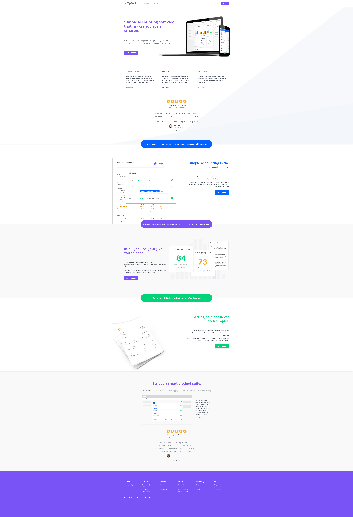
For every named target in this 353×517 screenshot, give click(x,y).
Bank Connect (146, 391)
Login (216, 3)
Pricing (155, 3)
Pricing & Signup (130, 485)
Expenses (145, 489)
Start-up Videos (183, 491)
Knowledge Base (183, 487)
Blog (197, 485)
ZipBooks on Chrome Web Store (176, 107)
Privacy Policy (164, 489)
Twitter (198, 489)
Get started (131, 53)
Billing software (147, 487)
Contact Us (181, 485)
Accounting (146, 485)
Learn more (198, 417)
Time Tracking (160, 391)
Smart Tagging (173, 391)
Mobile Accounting (204, 391)
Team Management (188, 391)
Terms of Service (165, 487)
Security (162, 485)
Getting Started (183, 489)
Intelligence (146, 491)
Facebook (199, 487)
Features (146, 3)
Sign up (225, 3)
